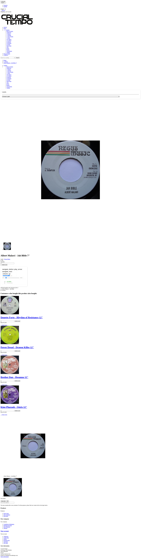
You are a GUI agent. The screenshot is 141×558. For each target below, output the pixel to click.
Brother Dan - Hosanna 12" (14, 377)
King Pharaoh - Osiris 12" (14, 407)
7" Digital (8, 35)
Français (5, 5)
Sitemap (5, 528)
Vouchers (6, 541)
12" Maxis (8, 40)
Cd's (7, 47)
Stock (5, 28)
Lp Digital (8, 43)
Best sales (6, 516)
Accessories (9, 51)
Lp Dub (8, 44)
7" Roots (8, 34)
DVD (7, 48)
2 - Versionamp (8, 283)
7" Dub (8, 38)
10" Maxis (8, 39)
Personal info (7, 540)
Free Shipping (7, 527)
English (5, 6)
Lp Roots (8, 42)
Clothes (8, 52)
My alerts (6, 543)
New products (7, 514)
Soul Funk (8, 45)
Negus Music (7, 259)
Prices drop (6, 513)
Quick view (4, 325)
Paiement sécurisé (8, 525)
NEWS (5, 27)
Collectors (8, 32)
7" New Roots (9, 36)
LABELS (6, 55)
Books (7, 49)
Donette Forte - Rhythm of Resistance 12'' (22, 317)
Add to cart (4, 264)
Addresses (6, 536)
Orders (5, 539)
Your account (5, 531)
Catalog (6, 30)
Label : (2, 259)
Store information (5, 556)
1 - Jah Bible (8, 281)
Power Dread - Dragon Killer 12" (17, 347)
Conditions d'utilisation (9, 524)
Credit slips (6, 537)
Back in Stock (9, 31)
